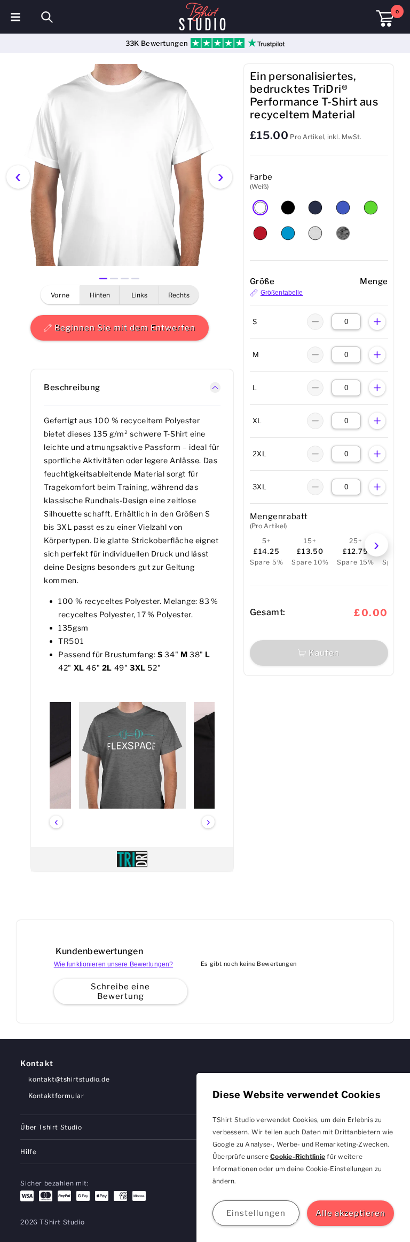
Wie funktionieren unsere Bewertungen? (113, 964)
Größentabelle (282, 292)
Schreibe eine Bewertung (120, 991)
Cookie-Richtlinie (297, 1156)
